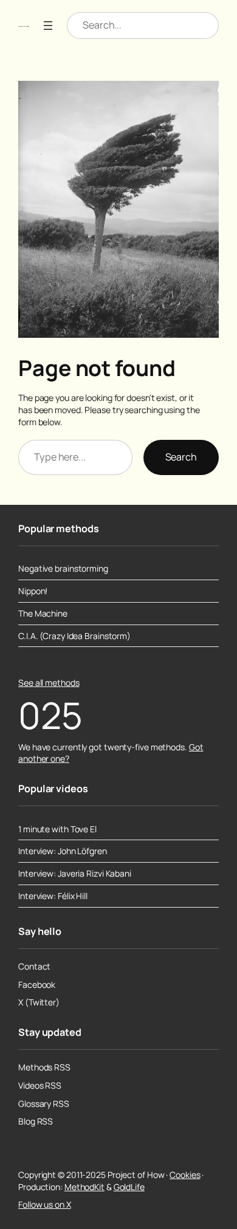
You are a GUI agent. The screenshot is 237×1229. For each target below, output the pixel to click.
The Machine (42, 613)
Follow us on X (44, 1204)
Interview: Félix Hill (53, 896)
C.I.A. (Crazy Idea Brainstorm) (74, 636)
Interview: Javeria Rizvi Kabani (74, 873)
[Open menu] (48, 25)
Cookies (185, 1174)
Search (181, 457)
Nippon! (32, 591)
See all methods (49, 682)
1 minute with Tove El (57, 829)
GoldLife (129, 1187)
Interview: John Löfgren (62, 851)
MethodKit (84, 1187)
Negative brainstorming (63, 568)
